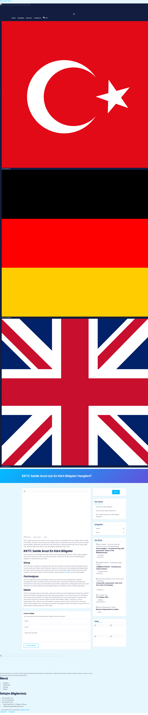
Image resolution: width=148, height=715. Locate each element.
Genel (45, 537)
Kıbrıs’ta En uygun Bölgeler (104, 507)
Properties (21, 18)
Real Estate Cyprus (5, 1)
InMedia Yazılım (24, 710)
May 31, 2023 (37, 537)
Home (14, 18)
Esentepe (67, 572)
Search (116, 492)
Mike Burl (28, 537)
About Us (29, 18)
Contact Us (37, 18)
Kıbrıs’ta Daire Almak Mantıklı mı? (106, 510)
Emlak (98, 528)
